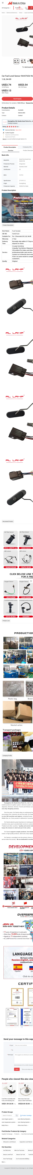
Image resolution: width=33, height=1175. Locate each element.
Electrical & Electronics (12, 12)
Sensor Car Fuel (20, 1154)
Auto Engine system (7, 1119)
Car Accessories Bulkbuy (22, 1159)
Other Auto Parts (22, 1125)
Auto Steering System (23, 1122)
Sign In (4, 139)
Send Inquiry (17, 99)
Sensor (20, 12)
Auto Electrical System (24, 1119)
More (3, 1162)
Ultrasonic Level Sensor (9, 1142)
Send (16, 1069)
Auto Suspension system (8, 1122)
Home (3, 12)
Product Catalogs (27, 1115)
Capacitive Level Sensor (26, 1142)
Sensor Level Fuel (8, 1154)
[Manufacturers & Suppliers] (16, 3)
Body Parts (5, 1125)
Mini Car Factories (19, 1150)
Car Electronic (7, 1150)
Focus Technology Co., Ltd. (22, 1168)
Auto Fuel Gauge (7, 1159)
